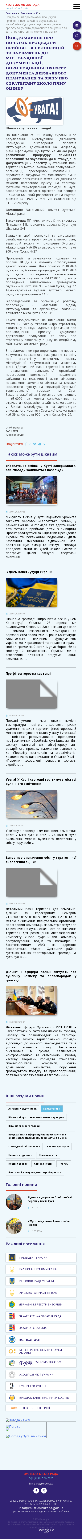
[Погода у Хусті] (18, 1420)
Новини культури (58, 1146)
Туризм (63, 1163)
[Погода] (13, 1428)
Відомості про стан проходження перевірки (36, 1117)
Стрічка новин (43, 1163)
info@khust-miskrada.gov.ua (41, 1508)
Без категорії (51, 1108)
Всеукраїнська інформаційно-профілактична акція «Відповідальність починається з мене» (38, 1136)
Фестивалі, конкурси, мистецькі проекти (34, 1172)
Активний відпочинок (22, 1108)
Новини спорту (17, 1163)
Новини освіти (48, 1155)
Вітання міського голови (24, 1126)
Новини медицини (20, 1155)
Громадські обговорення (24, 1146)
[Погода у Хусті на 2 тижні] (26, 1436)
